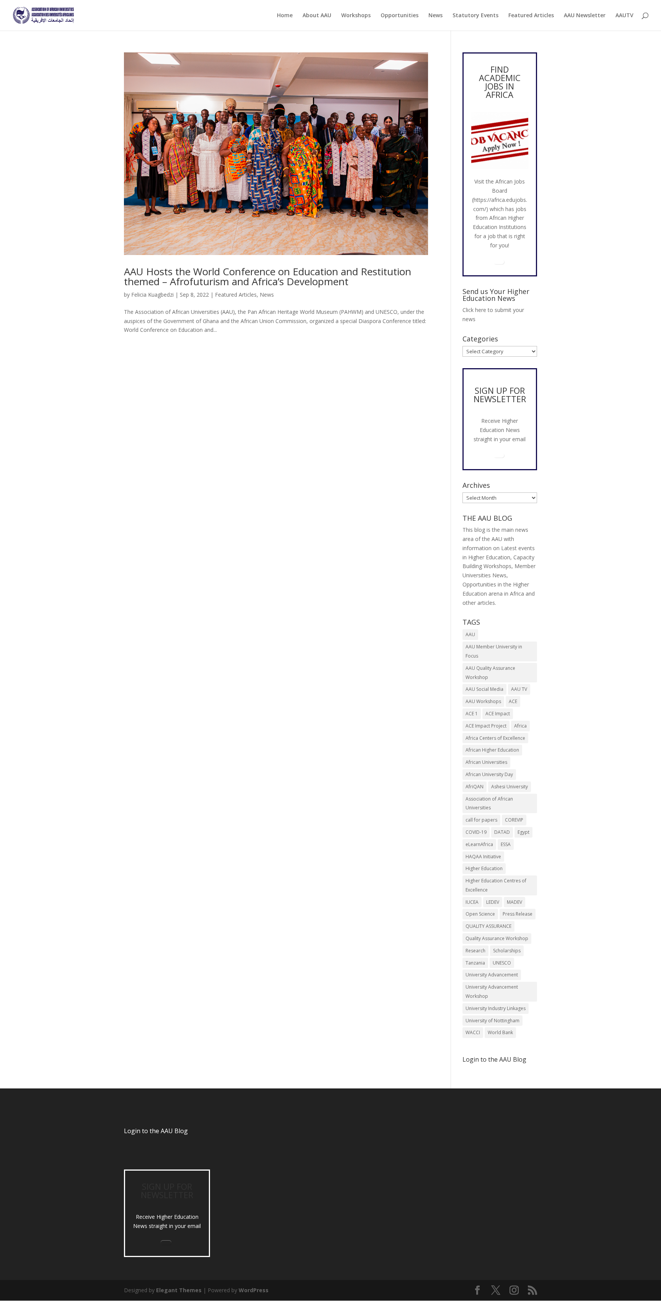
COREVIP (514, 820)
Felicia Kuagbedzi (152, 294)
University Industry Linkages (496, 1008)
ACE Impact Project (486, 726)
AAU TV (519, 689)
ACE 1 (472, 713)
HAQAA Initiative (483, 856)
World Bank (500, 1032)
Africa (520, 726)
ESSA (506, 844)
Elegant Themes (179, 1290)
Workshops (356, 16)
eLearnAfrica (479, 844)
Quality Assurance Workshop (497, 938)
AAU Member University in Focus (494, 651)
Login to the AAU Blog (156, 1131)
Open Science (480, 914)
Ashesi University (509, 786)
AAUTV (624, 16)
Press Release (517, 914)
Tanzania (475, 963)
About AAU (317, 16)
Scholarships (507, 950)
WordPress (254, 1290)
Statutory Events (475, 16)
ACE (513, 701)
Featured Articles (531, 16)
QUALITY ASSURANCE (488, 926)
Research (475, 950)
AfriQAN (475, 786)
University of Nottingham (492, 1020)
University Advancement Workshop (492, 991)
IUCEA (472, 902)
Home (285, 16)
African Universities (486, 762)
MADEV (514, 902)
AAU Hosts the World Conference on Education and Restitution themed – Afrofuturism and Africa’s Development (267, 276)
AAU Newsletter (585, 16)
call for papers (481, 820)
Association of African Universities (489, 803)
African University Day (489, 774)
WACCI (473, 1032)
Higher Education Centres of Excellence (496, 885)
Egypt (523, 832)
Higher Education (484, 868)
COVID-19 (476, 832)
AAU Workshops (483, 701)
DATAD (502, 832)
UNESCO (502, 963)
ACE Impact (497, 713)
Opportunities (399, 16)
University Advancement (492, 974)
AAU (470, 634)
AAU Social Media (484, 689)
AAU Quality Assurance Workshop (490, 673)
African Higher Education (492, 750)
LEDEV (492, 902)
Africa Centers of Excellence (495, 738)
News (435, 16)
